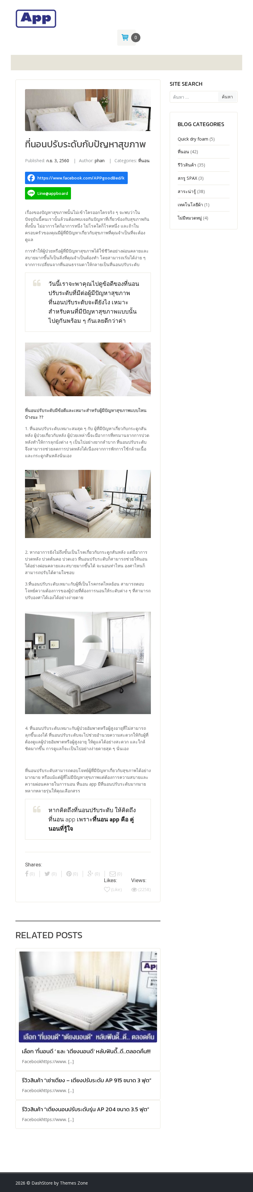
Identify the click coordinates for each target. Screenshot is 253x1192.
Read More (88, 1017)
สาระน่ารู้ (187, 191)
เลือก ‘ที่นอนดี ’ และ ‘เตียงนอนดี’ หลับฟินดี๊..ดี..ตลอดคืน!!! (86, 1051)
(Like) (116, 889)
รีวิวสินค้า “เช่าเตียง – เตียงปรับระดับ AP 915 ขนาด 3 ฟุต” (86, 1080)
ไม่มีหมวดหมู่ (190, 218)
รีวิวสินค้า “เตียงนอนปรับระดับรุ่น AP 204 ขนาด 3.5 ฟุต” (85, 1109)
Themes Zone (74, 1183)
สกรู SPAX (187, 178)
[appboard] (35, 18)
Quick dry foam (193, 139)
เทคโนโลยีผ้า (190, 205)
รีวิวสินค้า (187, 165)
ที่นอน (144, 160)
